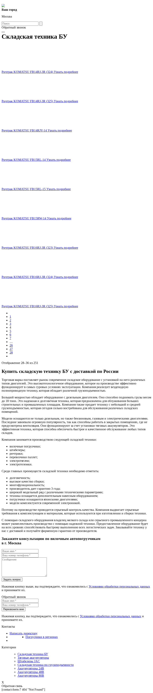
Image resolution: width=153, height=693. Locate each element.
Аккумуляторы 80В (31, 675)
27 (11, 349)
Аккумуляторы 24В (31, 668)
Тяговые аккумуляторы (33, 657)
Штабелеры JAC (29, 661)
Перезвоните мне (13, 609)
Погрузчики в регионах (42, 637)
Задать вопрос (12, 579)
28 (11, 352)
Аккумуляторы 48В (31, 672)
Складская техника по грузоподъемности (46, 664)
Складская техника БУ (33, 654)
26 (11, 345)
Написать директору (23, 633)
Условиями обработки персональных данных (119, 586)
